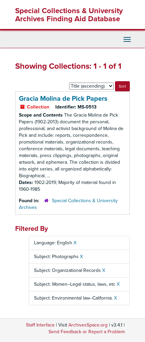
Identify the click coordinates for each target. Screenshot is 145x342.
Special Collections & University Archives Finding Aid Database (69, 14)
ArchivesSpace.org (88, 325)
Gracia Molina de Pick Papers (63, 99)
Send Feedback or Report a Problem (87, 332)
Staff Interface (40, 325)
